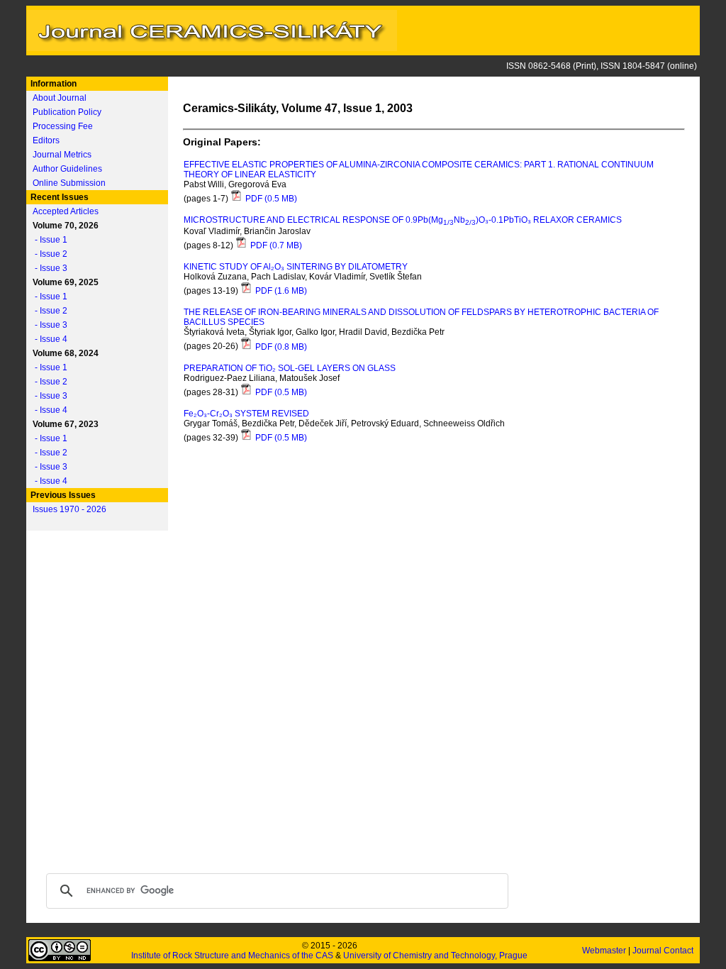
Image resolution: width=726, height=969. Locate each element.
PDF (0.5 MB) (270, 199)
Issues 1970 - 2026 (69, 509)
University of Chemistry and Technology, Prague (435, 955)
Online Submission (69, 183)
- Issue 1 (47, 240)
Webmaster (605, 951)
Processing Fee (63, 126)
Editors (46, 140)
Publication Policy (67, 112)
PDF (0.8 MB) (280, 347)
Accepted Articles (66, 211)
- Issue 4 (47, 339)
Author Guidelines (67, 169)
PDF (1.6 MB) (280, 291)
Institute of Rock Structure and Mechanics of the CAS (232, 955)
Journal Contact (664, 951)
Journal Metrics (62, 155)
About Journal (59, 98)
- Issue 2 (47, 254)
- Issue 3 (47, 268)
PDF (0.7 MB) (275, 245)
